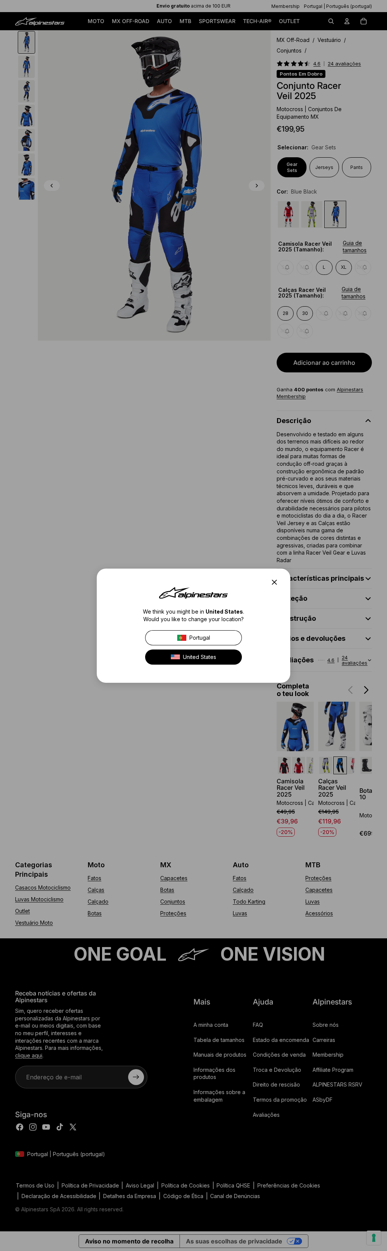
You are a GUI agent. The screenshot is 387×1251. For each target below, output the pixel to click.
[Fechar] (276, 582)
